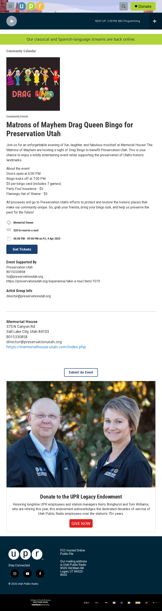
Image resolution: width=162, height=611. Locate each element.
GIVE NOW (81, 523)
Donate (144, 6)
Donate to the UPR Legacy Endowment (81, 497)
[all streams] (156, 21)
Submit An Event (81, 372)
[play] (11, 21)
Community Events (17, 116)
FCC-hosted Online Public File (72, 552)
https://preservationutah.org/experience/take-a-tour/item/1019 (53, 281)
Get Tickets (22, 249)
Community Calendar (21, 51)
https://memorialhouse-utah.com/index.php (46, 346)
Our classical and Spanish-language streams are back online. (81, 39)
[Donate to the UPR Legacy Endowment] (81, 434)
